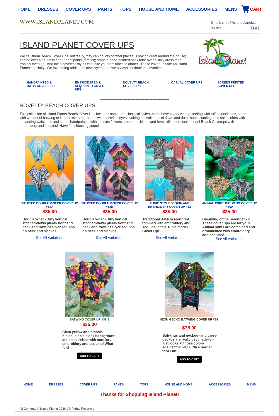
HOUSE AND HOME (159, 9)
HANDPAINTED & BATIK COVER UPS (40, 84)
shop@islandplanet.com (240, 22)
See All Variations (49, 238)
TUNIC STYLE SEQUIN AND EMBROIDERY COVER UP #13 (169, 204)
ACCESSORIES (201, 9)
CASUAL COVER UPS (186, 82)
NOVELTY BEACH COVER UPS (136, 84)
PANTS (105, 9)
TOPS (125, 9)
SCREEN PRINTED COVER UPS (231, 84)
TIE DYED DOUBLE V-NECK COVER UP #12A (49, 204)
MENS (231, 9)
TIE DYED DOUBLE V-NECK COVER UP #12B (109, 204)
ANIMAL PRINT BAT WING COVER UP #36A (229, 204)
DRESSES (48, 9)
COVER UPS (78, 9)
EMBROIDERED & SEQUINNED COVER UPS (89, 86)
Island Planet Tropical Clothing (222, 53)
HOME (28, 384)
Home (24, 9)
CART (256, 9)
